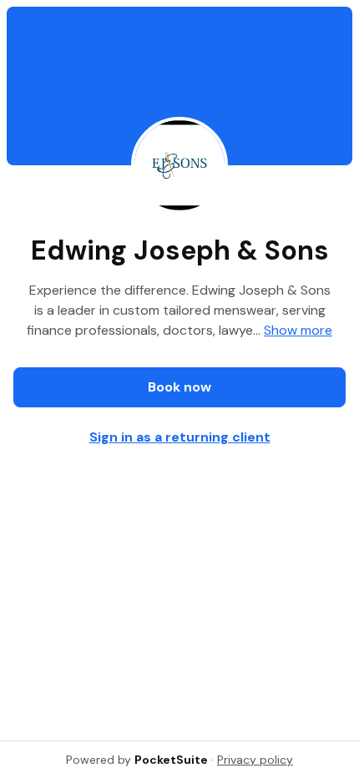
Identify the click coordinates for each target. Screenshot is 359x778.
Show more (298, 330)
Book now (179, 387)
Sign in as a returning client (180, 437)
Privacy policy (255, 759)
